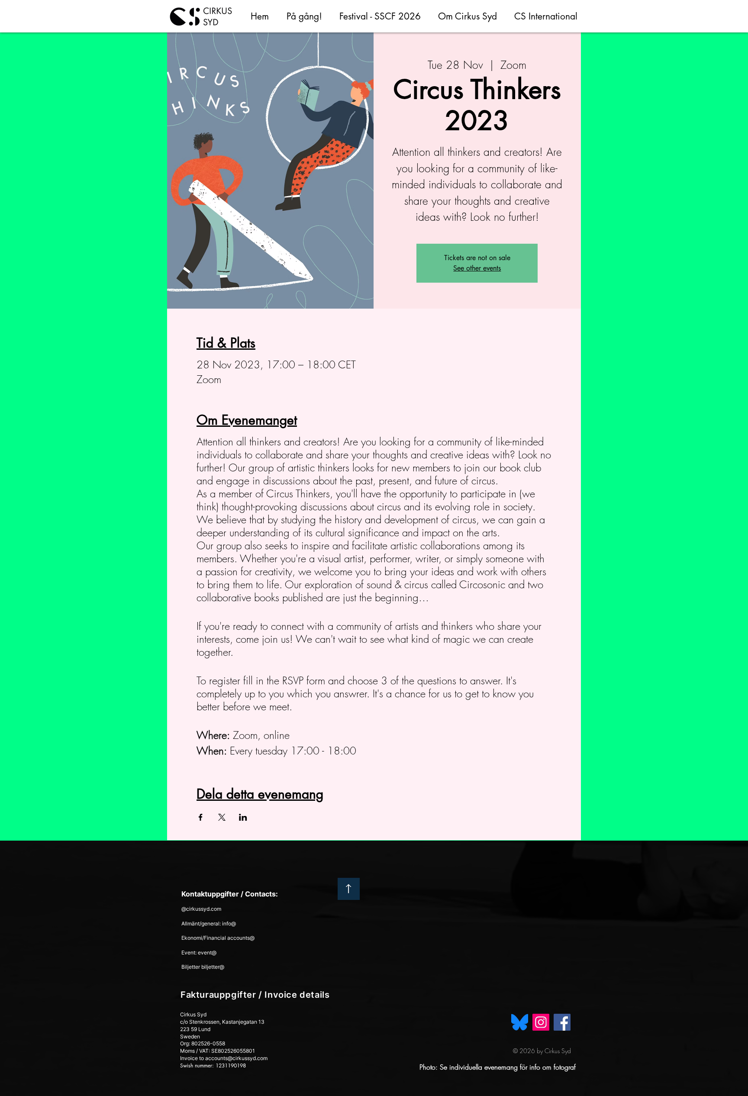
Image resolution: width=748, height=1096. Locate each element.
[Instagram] (540, 1022)
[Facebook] (562, 1022)
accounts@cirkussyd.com (236, 1058)
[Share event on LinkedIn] (243, 817)
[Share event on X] (222, 817)
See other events (477, 268)
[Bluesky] (519, 1022)
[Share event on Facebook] (201, 817)
